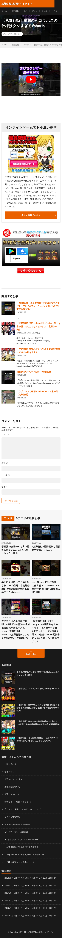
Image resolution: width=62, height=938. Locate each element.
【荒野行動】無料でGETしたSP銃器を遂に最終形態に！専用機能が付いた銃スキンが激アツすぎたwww (38, 708)
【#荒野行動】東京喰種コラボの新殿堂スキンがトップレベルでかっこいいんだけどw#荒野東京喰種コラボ (38, 306)
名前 (5, 463)
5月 (26, 878)
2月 (15, 878)
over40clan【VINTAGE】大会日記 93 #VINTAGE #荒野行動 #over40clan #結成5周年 (46, 587)
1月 (11, 878)
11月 (50, 886)
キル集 (44, 11)
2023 (7, 901)
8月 (37, 878)
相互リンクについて (13, 794)
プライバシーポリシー (14, 779)
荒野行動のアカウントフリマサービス (24, 840)
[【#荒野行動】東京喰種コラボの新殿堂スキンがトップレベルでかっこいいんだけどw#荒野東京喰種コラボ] (8, 308)
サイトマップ (10, 772)
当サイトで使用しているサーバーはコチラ (23, 809)
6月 (29, 878)
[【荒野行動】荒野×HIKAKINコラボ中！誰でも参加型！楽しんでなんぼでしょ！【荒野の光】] (8, 328)
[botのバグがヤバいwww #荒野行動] (8, 377)
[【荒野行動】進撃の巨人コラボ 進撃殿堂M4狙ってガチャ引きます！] (8, 354)
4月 (22, 878)
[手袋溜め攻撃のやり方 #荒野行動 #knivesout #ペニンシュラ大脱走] (8, 677)
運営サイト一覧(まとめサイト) (18, 802)
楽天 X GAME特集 (12, 817)
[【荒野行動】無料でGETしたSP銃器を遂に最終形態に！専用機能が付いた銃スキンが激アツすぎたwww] (8, 710)
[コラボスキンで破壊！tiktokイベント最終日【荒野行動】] (8, 397)
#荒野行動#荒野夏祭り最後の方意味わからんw (46, 548)
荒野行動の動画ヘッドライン (41, 932)
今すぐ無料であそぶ (31, 215)
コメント (5, 435)
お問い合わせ (10, 764)
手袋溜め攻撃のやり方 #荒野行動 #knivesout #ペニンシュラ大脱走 (15, 550)
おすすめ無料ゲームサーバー (17, 825)
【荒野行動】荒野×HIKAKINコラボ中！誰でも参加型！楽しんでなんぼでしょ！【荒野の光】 (38, 326)
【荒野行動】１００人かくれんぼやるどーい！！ (38, 689)
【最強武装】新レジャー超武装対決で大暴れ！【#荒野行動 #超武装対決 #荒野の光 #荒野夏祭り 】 (38, 724)
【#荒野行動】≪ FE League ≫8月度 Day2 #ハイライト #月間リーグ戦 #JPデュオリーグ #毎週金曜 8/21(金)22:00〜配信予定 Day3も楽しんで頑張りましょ (46, 631)
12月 (54, 886)
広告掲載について (12, 787)
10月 (45, 886)
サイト (4, 487)
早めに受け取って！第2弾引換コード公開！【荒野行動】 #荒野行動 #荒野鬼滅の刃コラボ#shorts (15, 587)
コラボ (54, 11)
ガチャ (34, 11)
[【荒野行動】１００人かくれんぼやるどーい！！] (8, 694)
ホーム (4, 11)
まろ (25, 11)
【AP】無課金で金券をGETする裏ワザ (21, 847)
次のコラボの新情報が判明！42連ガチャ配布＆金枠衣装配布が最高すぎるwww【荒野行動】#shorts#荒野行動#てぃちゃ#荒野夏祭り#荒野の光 (16, 629)
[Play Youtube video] (31, 79)
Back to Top (31, 654)
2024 (7, 893)
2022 (7, 908)
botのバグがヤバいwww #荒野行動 (34, 372)
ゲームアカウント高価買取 (16, 832)
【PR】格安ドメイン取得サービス (19, 862)
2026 (7, 878)
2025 (7, 886)
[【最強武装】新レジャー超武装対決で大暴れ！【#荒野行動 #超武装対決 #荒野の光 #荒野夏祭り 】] (8, 727)
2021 (7, 916)
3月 (19, 878)
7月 (33, 878)
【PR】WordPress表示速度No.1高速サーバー (24, 855)
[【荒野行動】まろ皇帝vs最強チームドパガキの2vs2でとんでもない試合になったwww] (8, 743)
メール (6, 475)
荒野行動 (15, 11)
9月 (40, 886)
